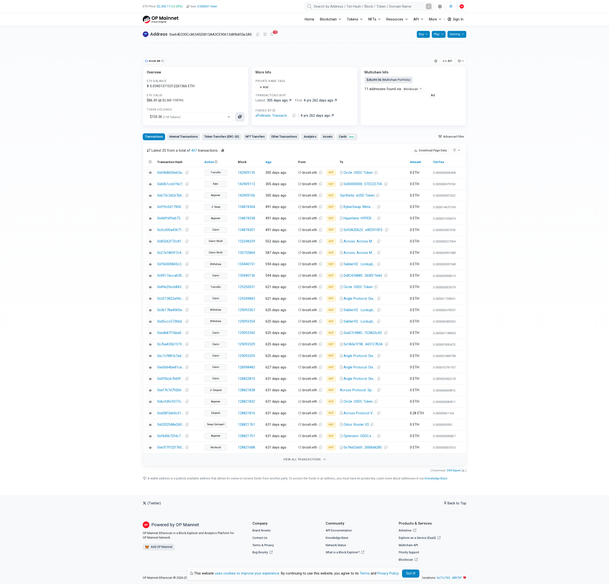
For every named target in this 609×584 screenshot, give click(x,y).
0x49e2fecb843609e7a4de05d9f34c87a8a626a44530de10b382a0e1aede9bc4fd (170, 287)
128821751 (246, 436)
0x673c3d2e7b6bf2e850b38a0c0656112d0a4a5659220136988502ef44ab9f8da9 (170, 195)
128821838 (246, 390)
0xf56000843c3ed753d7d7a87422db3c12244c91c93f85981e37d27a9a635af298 (170, 264)
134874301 (246, 230)
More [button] (433, 19)
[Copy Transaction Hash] (187, 172)
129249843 (246, 299)
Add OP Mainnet (161, 547)
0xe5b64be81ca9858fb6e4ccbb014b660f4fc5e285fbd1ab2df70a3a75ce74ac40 (170, 367)
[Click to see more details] (240, 117)
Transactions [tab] (154, 136)
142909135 (246, 173)
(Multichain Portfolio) (389, 80)
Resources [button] (394, 19)
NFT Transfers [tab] (255, 136)
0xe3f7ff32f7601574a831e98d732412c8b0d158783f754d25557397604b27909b (170, 447)
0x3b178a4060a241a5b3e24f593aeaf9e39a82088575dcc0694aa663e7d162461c (170, 310)
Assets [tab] (328, 136)
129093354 (246, 321)
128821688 (246, 447)
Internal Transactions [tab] (183, 136)
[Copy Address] (257, 34)
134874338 (246, 218)
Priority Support (409, 552)
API (449, 61)
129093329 (246, 344)
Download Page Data (432, 150)
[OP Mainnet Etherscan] (160, 19)
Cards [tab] (346, 136)
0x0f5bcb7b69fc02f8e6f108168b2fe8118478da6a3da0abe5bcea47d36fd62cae (170, 379)
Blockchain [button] (328, 19)
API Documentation (339, 530)
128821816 (246, 413)
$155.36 (165, 117)
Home (309, 19)
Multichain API (408, 545)
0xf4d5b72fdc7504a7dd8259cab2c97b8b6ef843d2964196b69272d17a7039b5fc (170, 436)
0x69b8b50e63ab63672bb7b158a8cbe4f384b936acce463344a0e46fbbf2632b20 (170, 173)
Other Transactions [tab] (284, 136)
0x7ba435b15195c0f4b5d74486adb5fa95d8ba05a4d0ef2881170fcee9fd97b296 (170, 344)
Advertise (405, 530)
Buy (421, 34)
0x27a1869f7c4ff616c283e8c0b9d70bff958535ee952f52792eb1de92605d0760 (170, 253)
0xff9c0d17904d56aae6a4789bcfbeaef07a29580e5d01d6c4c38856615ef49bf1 (170, 207)
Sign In (457, 19)
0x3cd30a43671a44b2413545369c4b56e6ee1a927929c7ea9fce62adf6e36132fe (170, 230)
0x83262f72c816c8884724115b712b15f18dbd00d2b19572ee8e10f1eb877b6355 (170, 241)
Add (265, 87)
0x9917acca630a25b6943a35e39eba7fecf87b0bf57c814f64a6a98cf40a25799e (170, 276)
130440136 (246, 276)
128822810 (246, 379)
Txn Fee (438, 162)
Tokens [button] (352, 19)
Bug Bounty (260, 552)
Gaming (455, 34)
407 (194, 151)
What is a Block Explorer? (343, 552)
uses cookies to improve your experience (247, 573)
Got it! (410, 573)
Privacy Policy (387, 573)
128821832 (246, 402)
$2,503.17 (163, 6)
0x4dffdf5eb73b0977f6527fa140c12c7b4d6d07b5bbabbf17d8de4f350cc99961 (170, 218)
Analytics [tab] (310, 136)
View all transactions (302, 459)
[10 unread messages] (272, 34)
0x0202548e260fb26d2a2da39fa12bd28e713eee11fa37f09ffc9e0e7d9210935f (170, 425)
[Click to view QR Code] (265, 35)
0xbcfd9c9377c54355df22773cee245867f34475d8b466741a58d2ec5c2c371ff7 (170, 402)
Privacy (269, 545)
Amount (415, 162)
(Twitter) (154, 503)
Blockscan (411, 89)
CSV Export (454, 470)
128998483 (246, 367)
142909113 (246, 184)
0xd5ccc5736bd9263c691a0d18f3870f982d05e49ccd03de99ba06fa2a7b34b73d (170, 321)
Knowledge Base (436, 478)
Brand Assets (261, 530)
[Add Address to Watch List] (436, 61)
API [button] (416, 19)
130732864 (246, 253)
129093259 (246, 356)
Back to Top (456, 503)
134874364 (246, 207)
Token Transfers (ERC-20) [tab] (221, 136)
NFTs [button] (372, 19)
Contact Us (259, 538)
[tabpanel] (304, 304)
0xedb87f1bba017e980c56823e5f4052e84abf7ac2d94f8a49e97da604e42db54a (170, 333)
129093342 (246, 333)
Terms (256, 545)
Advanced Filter (453, 136)
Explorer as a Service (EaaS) (418, 538)
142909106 (246, 195)
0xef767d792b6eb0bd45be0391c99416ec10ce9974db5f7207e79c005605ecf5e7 (170, 390)
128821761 (246, 425)
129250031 (246, 287)
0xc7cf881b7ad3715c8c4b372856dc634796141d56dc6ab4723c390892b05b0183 (170, 356)
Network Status (336, 545)
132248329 (246, 241)
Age (268, 162)
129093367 (246, 310)
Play (436, 34)
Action (209, 162)
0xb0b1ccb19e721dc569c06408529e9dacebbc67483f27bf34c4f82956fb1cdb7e (170, 184)
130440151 (246, 264)
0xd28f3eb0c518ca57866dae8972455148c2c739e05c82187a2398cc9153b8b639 (170, 413)
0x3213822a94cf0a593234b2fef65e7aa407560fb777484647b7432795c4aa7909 (170, 299)
